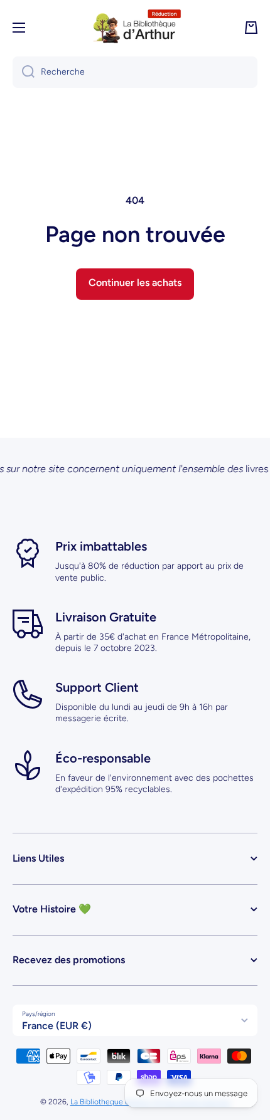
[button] (251, 27)
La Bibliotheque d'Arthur (111, 1101)
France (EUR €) (57, 1026)
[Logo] (135, 27)
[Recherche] (24, 72)
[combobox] (135, 72)
